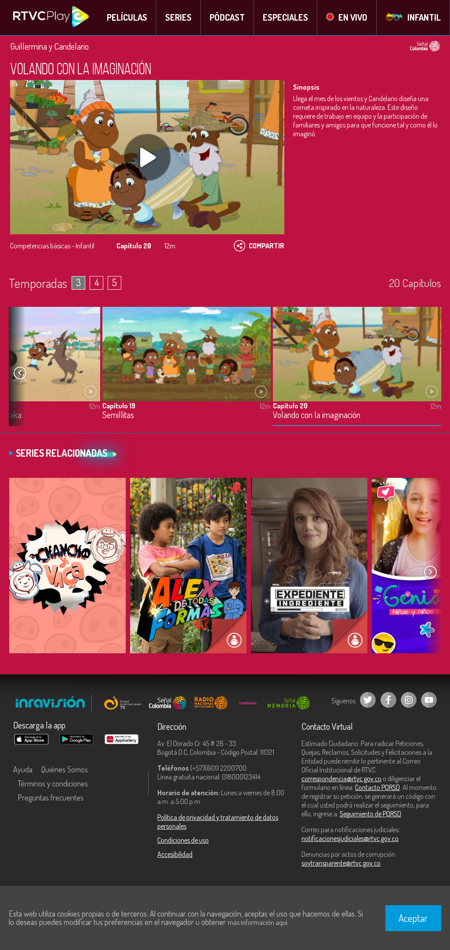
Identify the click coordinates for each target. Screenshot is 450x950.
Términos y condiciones (53, 783)
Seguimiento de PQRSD (370, 813)
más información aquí (257, 922)
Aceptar (413, 918)
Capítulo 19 (118, 405)
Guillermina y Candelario (49, 46)
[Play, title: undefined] (147, 157)
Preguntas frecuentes (50, 797)
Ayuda (23, 769)
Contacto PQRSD (377, 787)
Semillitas (118, 415)
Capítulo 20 (290, 405)
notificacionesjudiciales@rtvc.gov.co (350, 838)
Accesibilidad (174, 854)
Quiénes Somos (64, 769)
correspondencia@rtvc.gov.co (341, 778)
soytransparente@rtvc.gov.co (341, 863)
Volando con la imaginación (316, 415)
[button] (19, 372)
